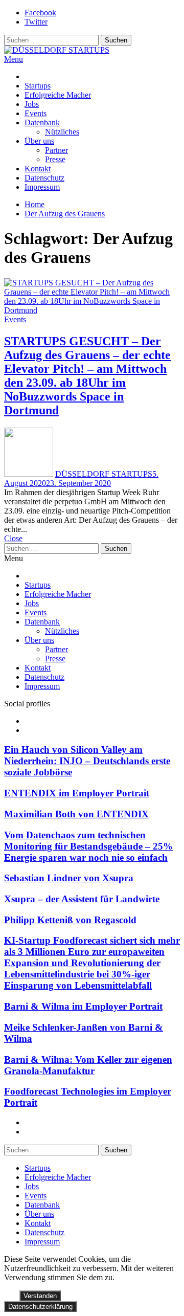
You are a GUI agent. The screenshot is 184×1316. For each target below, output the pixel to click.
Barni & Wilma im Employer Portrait (83, 1006)
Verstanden (40, 1296)
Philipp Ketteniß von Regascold (70, 919)
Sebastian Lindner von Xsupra (68, 878)
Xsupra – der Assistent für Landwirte (81, 899)
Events (36, 113)
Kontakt (38, 168)
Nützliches (62, 131)
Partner (56, 150)
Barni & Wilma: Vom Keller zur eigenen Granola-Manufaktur (88, 1065)
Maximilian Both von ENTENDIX (76, 814)
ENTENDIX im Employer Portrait (76, 793)
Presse (55, 159)
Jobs (32, 104)
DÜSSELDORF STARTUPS (103, 474)
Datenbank (42, 122)
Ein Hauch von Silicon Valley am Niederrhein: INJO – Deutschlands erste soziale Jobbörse (87, 760)
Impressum (42, 187)
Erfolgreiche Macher (58, 95)
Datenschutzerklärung (40, 1306)
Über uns (39, 141)
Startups (38, 85)
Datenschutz (44, 177)
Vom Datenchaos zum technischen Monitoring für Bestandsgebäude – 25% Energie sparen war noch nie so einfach (88, 846)
